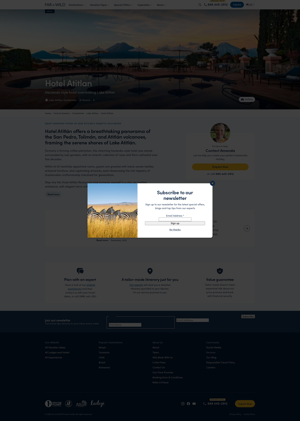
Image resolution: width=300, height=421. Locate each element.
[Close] (212, 183)
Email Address (175, 215)
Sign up (175, 223)
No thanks (175, 229)
